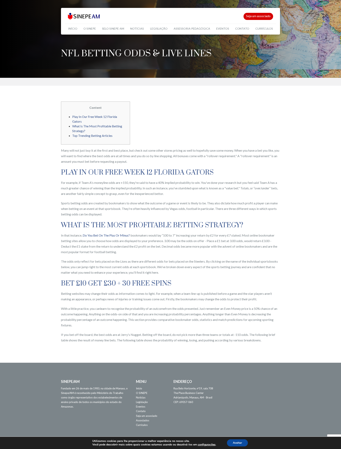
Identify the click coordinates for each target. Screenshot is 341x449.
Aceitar (237, 443)
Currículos (264, 28)
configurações (206, 444)
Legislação (159, 28)
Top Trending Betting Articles (92, 135)
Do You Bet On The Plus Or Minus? (106, 235)
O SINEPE (89, 28)
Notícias (137, 28)
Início (72, 28)
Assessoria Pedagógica (192, 28)
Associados (142, 420)
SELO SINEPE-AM (113, 28)
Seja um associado (258, 16)
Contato (242, 28)
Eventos (222, 28)
